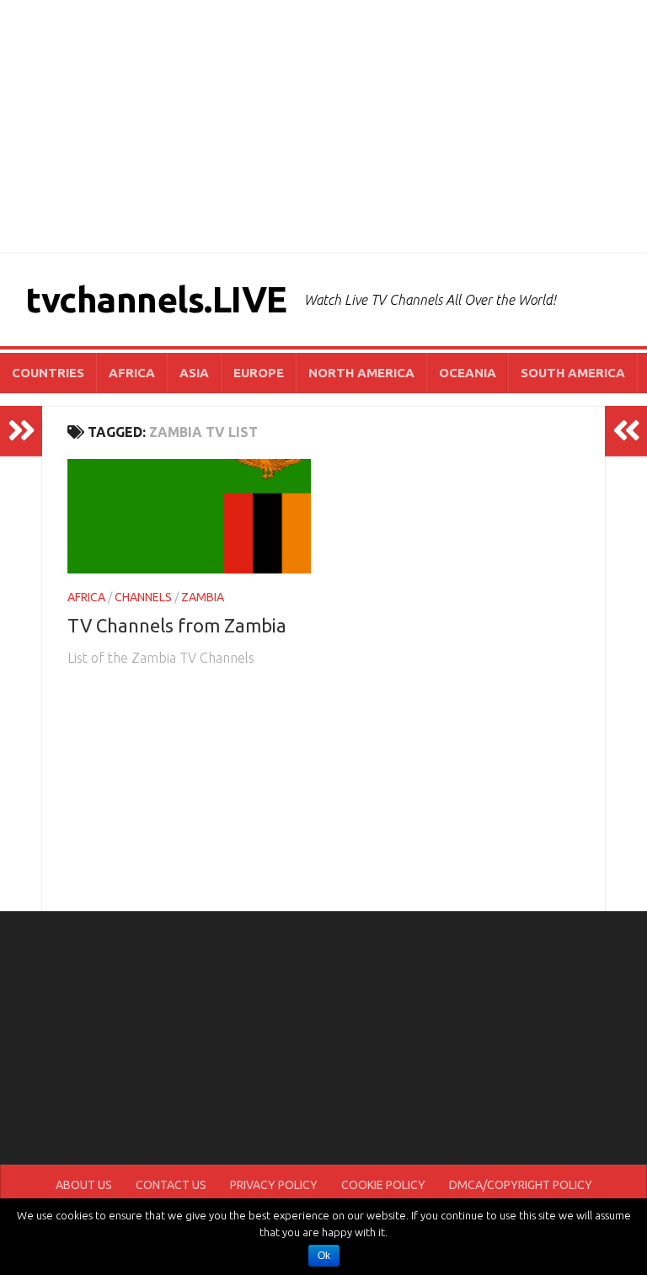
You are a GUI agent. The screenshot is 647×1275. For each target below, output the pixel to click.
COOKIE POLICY (383, 1185)
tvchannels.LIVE (156, 299)
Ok (324, 1256)
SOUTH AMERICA (573, 372)
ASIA (194, 372)
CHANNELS (143, 597)
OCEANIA (467, 372)
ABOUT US (84, 1185)
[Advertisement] (323, 126)
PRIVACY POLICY (274, 1185)
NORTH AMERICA (361, 372)
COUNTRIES (48, 372)
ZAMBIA (202, 597)
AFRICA (132, 372)
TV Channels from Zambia (176, 625)
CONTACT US (171, 1185)
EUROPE (258, 372)
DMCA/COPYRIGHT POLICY (520, 1185)
